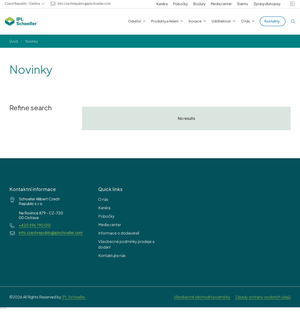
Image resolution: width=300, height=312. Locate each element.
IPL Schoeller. (74, 296)
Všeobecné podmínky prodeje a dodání (126, 244)
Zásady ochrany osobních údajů (263, 296)
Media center (221, 4)
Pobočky (180, 4)
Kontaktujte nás (112, 255)
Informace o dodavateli (118, 233)
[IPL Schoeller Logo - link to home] (21, 21)
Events (242, 4)
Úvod (13, 41)
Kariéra (162, 4)
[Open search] (293, 21)
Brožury (199, 4)
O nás (103, 199)
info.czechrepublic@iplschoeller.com (84, 3)
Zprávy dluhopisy (267, 4)
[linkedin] (292, 4)
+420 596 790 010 (35, 225)
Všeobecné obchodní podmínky (202, 296)
